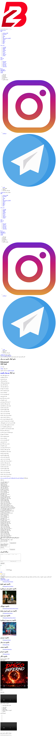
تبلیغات (1, 72)
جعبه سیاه (4, 61)
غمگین (4, 49)
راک (3, 37)
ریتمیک (4, 51)
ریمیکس (4, 39)
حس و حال (2, 45)
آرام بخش (4, 54)
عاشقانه (4, 48)
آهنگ (1, 31)
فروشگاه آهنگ (3, 70)
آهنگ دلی (4, 47)
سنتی (4, 40)
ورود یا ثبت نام (3, 30)
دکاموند (8, 370)
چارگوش (4, 62)
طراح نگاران (2, 192)
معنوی (4, 53)
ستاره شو (4, 64)
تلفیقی (4, 36)
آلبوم (1, 57)
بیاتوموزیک (12, 370)
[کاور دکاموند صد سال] (5, 355)
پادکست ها (5, 34)
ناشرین (1, 71)
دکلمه (4, 42)
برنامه (1, 59)
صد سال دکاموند (4, 373)
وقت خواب (5, 66)
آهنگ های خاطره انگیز (7, 38)
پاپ (3, 35)
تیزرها (1, 68)
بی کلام (4, 41)
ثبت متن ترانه (12, 549)
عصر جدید (4, 65)
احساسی (4, 50)
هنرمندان (2, 58)
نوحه (3, 43)
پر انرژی (4, 52)
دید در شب (5, 63)
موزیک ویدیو (2, 69)
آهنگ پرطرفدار (5, 33)
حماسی (4, 55)
